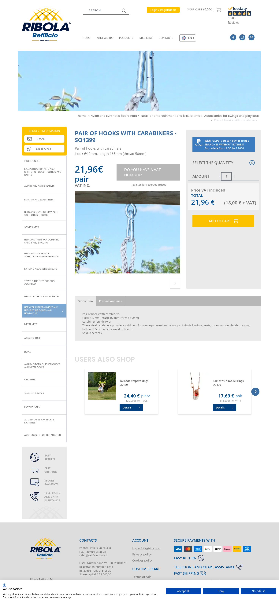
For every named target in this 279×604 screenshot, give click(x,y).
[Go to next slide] (175, 283)
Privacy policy (142, 554)
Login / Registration (146, 548)
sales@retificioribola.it (93, 555)
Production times (110, 301)
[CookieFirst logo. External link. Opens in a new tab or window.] (4, 585)
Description (85, 301)
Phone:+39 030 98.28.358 (95, 548)
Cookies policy (142, 560)
